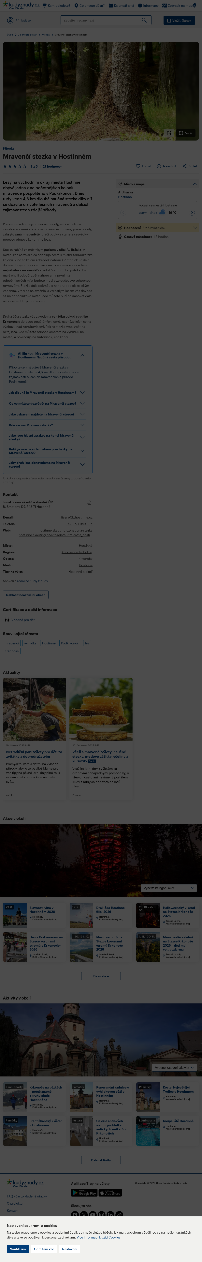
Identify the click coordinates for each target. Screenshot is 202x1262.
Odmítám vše (44, 1249)
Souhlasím (18, 1249)
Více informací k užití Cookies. (99, 1237)
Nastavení (69, 1249)
